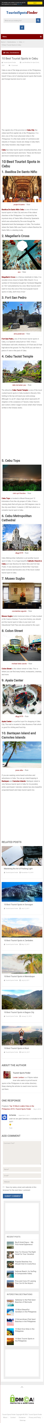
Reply (10, 1128)
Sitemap (23, 1420)
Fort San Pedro (7, 339)
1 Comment (14, 65)
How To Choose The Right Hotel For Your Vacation (25, 1253)
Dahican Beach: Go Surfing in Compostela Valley (25, 1272)
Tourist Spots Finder (9, 62)
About (5, 1417)
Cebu (20, 42)
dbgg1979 (19, 553)
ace (19, 272)
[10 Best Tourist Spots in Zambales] (22, 928)
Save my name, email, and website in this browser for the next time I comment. (19, 1188)
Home (3, 42)
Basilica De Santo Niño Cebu (13, 210)
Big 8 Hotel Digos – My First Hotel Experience (24, 1243)
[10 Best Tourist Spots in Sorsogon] (22, 892)
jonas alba (19, 770)
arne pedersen (19, 334)
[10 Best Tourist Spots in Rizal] (22, 1035)
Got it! (34, 3)
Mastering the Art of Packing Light (18, 868)
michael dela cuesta (19, 664)
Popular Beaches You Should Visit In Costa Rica (25, 1263)
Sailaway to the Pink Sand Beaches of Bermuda (25, 1301)
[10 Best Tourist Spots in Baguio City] (22, 999)
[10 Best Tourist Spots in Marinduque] (22, 963)
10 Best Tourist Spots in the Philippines (24, 1340)
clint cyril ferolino (19, 493)
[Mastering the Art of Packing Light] (22, 856)
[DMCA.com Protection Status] (22, 1403)
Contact (13, 1417)
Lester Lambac (18, 1077)
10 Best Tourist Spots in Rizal (16, 1048)
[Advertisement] (22, 105)
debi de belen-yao (19, 385)
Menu (4, 37)
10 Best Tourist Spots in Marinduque (19, 976)
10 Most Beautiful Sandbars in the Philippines (25, 1310)
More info (19, 4)
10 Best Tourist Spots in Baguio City (19, 1012)
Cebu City (30, 130)
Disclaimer (22, 1417)
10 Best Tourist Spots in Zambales (18, 940)
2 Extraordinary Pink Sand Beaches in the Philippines (25, 1320)
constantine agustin (19, 611)
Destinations (11, 42)
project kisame (19, 205)
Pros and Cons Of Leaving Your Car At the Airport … (25, 1282)
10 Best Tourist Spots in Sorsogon (18, 904)
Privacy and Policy (35, 1417)
